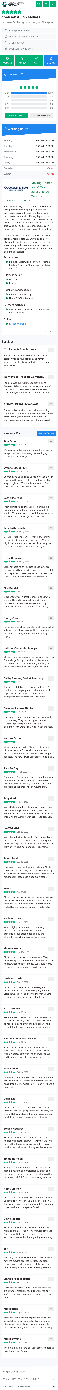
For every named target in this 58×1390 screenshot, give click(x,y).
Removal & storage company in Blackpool (28, 22)
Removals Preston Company (24, 377)
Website (7, 62)
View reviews (16, 115)
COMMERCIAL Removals (21, 404)
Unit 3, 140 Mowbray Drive (24, 36)
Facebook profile (17, 323)
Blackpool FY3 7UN (20, 30)
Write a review (41, 115)
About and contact (14, 1372)
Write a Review (46, 433)
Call (36, 62)
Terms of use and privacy (17, 1386)
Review (22, 62)
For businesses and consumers (21, 1379)
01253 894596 (17, 42)
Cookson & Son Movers (21, 17)
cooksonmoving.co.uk (21, 48)
